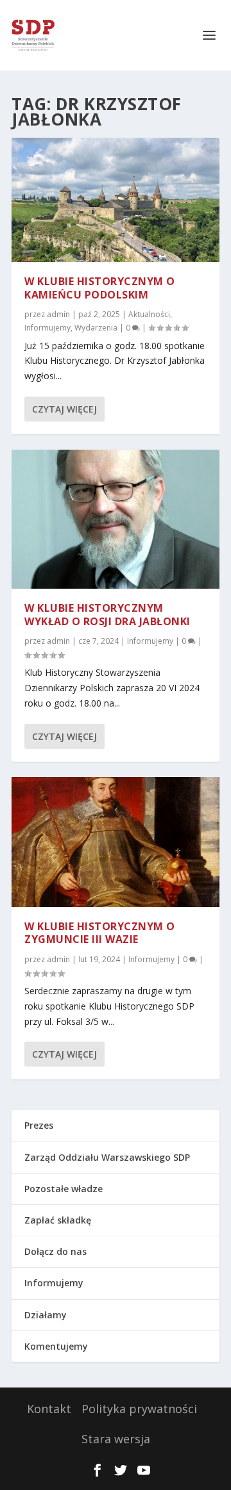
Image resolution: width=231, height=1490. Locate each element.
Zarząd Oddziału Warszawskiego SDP (107, 1157)
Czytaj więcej (64, 409)
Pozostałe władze (63, 1189)
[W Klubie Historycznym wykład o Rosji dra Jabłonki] (115, 519)
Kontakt (49, 1408)
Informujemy (47, 327)
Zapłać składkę (57, 1220)
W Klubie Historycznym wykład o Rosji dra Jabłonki (107, 614)
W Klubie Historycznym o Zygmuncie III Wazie (99, 933)
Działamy (45, 1315)
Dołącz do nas (55, 1251)
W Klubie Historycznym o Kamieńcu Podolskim (99, 288)
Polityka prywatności (139, 1408)
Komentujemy (56, 1346)
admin (58, 314)
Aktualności (149, 314)
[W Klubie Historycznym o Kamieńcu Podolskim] (115, 200)
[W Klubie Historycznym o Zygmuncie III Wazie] (115, 842)
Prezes (38, 1125)
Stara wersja (115, 1438)
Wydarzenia (95, 327)
